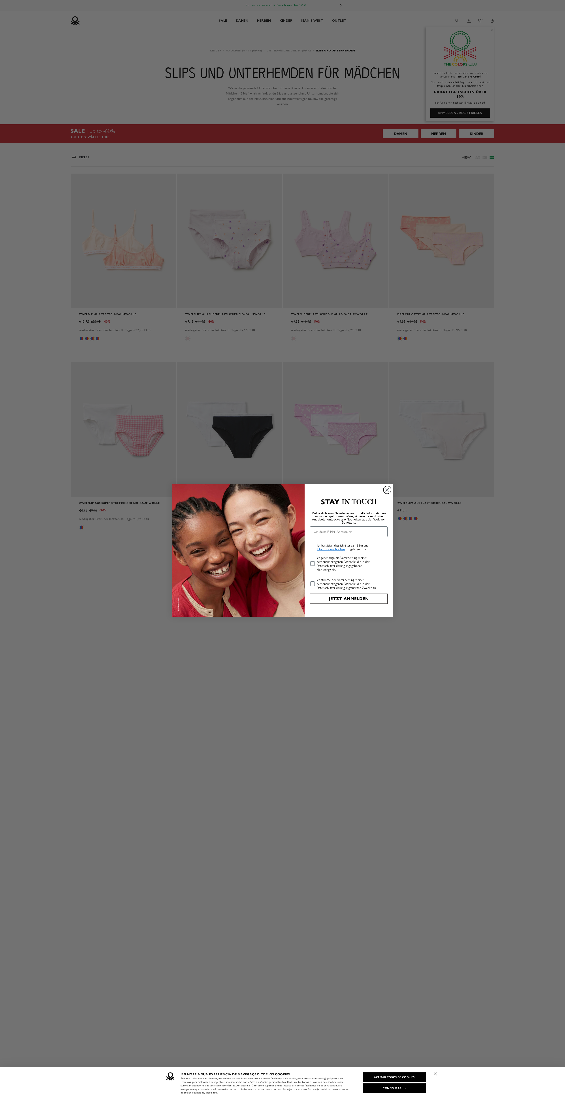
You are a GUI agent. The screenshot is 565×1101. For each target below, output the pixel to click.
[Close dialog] (387, 490)
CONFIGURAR (392, 1088)
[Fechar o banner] (435, 1073)
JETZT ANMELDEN (349, 598)
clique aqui (211, 1092)
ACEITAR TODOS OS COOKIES (394, 1077)
